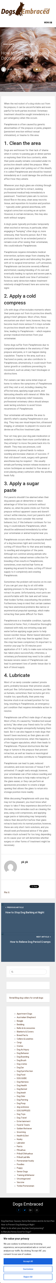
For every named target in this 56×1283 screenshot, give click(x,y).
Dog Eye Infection (25, 1071)
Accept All (28, 1261)
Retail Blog (14, 998)
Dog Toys (21, 1114)
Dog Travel (22, 1118)
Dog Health (22, 1085)
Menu (47, 22)
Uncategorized (23, 1179)
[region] (28, 1258)
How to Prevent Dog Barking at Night (17, 1224)
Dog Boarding (23, 1057)
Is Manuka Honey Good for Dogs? (16, 1232)
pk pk (9, 69)
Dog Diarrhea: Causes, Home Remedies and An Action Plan (28, 1221)
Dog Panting (22, 1100)
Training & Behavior (25, 1175)
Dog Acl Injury (23, 1049)
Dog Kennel (22, 1089)
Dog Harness (23, 1082)
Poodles (20, 1164)
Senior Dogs (22, 1171)
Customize (28, 1269)
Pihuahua (21, 1150)
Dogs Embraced (28, 1204)
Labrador (21, 1143)
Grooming (21, 1132)
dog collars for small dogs (31, 998)
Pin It (6, 892)
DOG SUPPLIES (23, 1110)
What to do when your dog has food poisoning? (22, 1228)
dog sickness (23, 1107)
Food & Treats (23, 1125)
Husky (19, 1139)
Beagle (20, 1021)
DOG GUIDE (8, 44)
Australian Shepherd (26, 1017)
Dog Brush (21, 1060)
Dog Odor (21, 1096)
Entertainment (23, 1121)
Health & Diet (27, 44)
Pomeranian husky (25, 1161)
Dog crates (22, 1064)
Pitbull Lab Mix (23, 1157)
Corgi (19, 1042)
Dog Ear (20, 1067)
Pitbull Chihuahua (25, 1153)
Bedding (20, 1024)
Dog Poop (21, 1103)
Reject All (28, 1277)
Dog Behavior (23, 1053)
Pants (19, 1146)
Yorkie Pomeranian (25, 1186)
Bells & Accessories (26, 1028)
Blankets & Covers (25, 1032)
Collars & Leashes (25, 1039)
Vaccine (20, 1182)
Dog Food (21, 1075)
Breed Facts (22, 1035)
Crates (20, 1046)
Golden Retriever (24, 1128)
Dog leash (21, 1092)
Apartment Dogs (24, 1014)
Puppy (20, 1168)
